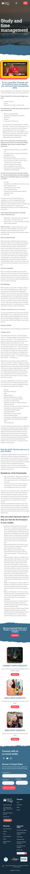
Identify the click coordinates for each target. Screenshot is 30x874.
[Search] (26, 853)
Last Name (18, 779)
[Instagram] (11, 758)
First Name (5, 780)
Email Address (6, 773)
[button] (16, 3)
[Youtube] (7, 758)
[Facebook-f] (4, 758)
